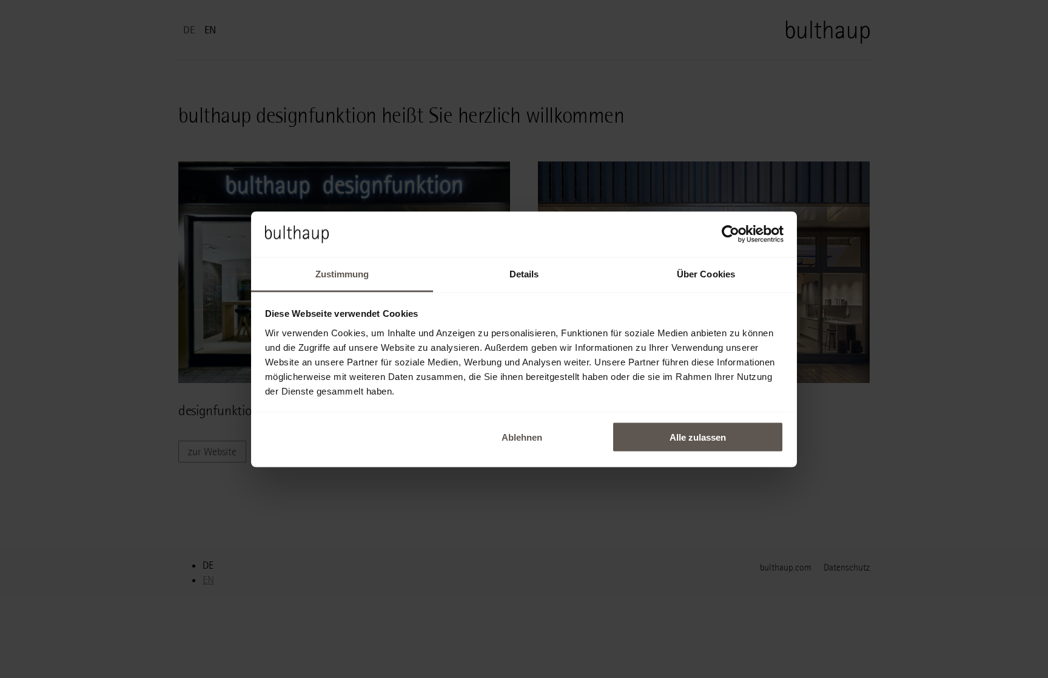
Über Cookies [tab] (706, 273)
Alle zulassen (698, 437)
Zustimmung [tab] (342, 273)
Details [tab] (524, 273)
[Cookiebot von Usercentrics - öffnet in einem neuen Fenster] (730, 234)
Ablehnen (522, 437)
